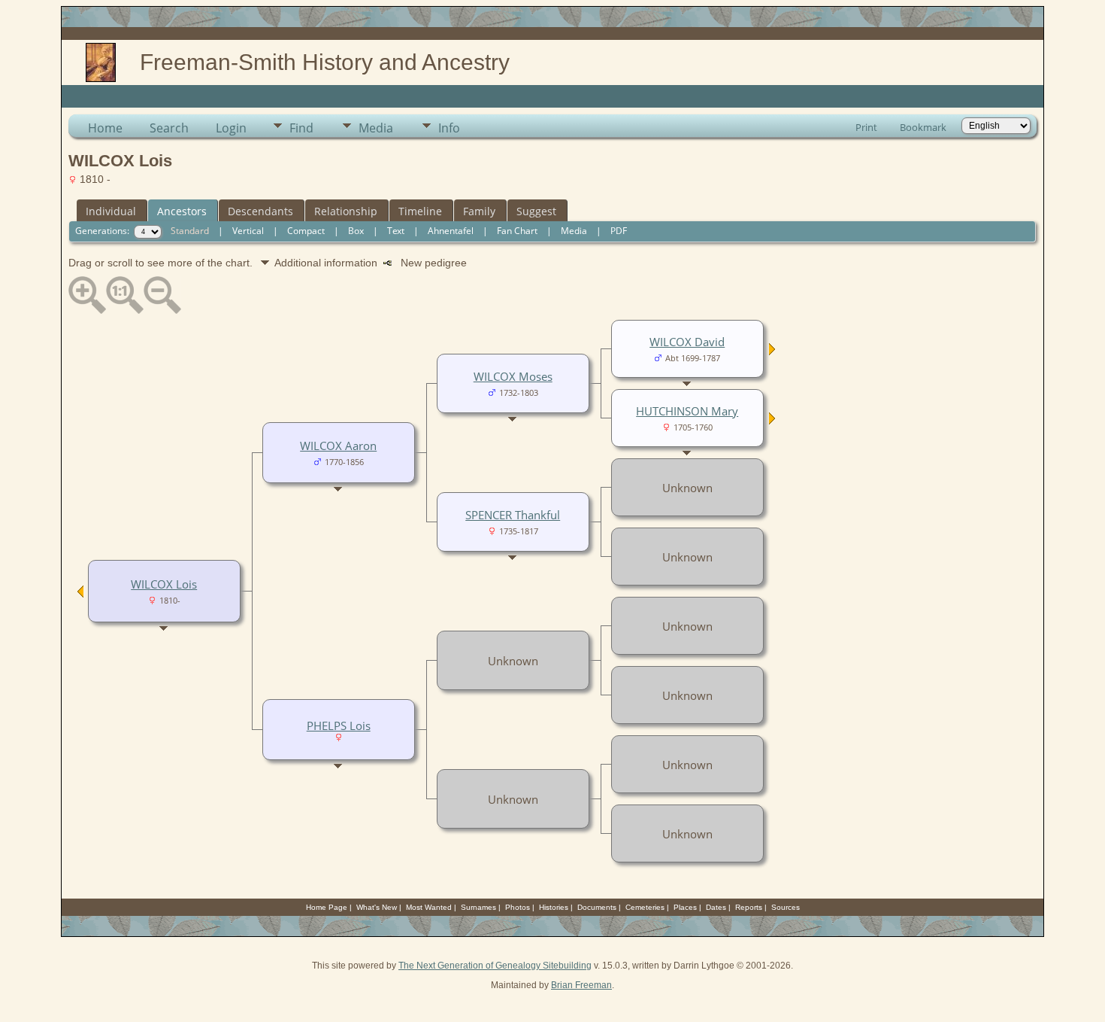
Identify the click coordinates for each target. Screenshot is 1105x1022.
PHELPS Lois (339, 725)
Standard (190, 230)
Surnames (478, 907)
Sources (785, 907)
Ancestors (182, 211)
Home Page (326, 907)
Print (866, 127)
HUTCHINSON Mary (687, 410)
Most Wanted (429, 907)
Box (356, 230)
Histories (553, 907)
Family (479, 211)
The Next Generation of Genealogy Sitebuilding (495, 965)
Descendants (260, 211)
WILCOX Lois (164, 584)
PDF (618, 230)
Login (231, 128)
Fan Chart (517, 230)
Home (105, 128)
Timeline (420, 211)
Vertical (248, 230)
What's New (376, 907)
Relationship (345, 211)
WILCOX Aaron (338, 445)
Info (449, 128)
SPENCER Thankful (512, 514)
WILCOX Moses (513, 376)
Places (685, 907)
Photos (517, 907)
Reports (748, 907)
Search (169, 128)
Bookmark (923, 127)
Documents (596, 907)
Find (301, 128)
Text (395, 230)
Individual (111, 211)
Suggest (536, 211)
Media (376, 128)
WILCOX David (687, 341)
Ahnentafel (451, 230)
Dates (716, 907)
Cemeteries (645, 907)
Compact (306, 230)
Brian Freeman (581, 985)
